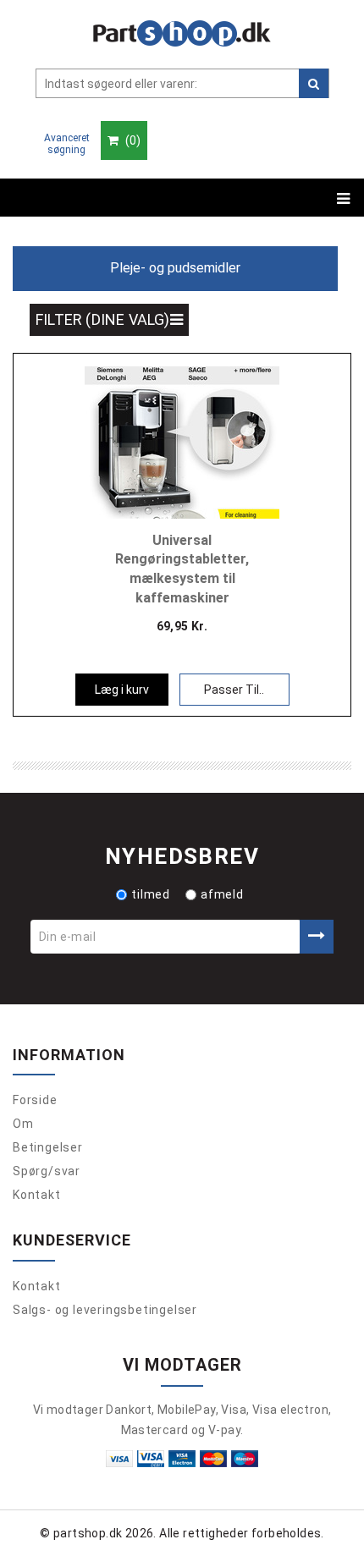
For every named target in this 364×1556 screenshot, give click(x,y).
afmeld (222, 894)
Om (23, 1123)
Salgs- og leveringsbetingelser (105, 1310)
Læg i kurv (122, 689)
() (132, 140)
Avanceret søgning (67, 144)
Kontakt (37, 1194)
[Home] (182, 33)
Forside (35, 1100)
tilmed (150, 894)
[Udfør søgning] (313, 83)
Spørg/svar (46, 1171)
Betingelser (48, 1147)
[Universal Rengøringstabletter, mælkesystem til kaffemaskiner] (182, 441)
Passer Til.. (234, 689)
